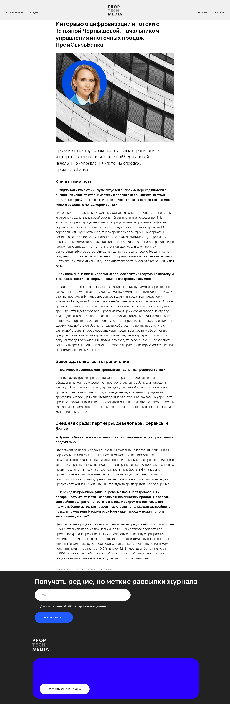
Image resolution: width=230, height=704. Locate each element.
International (107, 640)
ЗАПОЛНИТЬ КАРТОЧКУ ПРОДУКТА (65, 689)
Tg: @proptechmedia (156, 639)
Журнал (219, 12)
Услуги (34, 12)
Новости (203, 12)
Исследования (15, 12)
